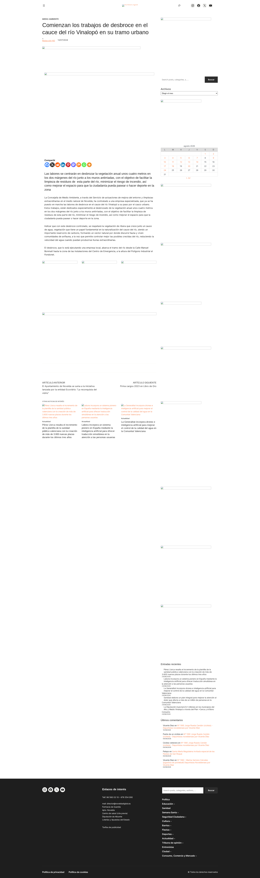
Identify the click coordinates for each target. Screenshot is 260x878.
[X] (52, 164)
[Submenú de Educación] (174, 803)
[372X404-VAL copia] (138, 263)
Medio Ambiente (50, 19)
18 (173, 166)
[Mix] (78, 164)
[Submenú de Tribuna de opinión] (182, 842)
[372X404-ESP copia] (186, 186)
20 (189, 166)
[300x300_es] (99, 263)
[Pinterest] (68, 164)
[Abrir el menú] (44, 5)
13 (189, 162)
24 (165, 170)
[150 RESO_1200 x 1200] (181, 101)
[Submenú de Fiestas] (170, 829)
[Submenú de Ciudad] (170, 851)
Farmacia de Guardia (111, 807)
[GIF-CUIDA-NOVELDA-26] (186, 606)
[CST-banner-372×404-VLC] (59, 263)
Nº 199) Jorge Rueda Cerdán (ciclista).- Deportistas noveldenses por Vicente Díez (187, 726)
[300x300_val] (181, 304)
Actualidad (46, 421)
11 (173, 162)
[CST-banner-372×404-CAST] (186, 19)
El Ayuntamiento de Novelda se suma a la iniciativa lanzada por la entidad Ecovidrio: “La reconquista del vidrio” (69, 389)
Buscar (211, 79)
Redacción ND (48, 40)
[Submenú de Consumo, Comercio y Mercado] (196, 855)
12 (181, 162)
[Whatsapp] (84, 164)
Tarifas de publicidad (111, 827)
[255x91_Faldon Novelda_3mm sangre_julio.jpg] (99, 314)
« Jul (188, 178)
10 (165, 162)
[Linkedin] (63, 164)
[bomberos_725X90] (91, 48)
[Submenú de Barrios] (170, 825)
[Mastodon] (73, 164)
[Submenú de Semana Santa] (178, 812)
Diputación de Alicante (112, 816)
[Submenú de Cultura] (171, 821)
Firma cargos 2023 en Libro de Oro (138, 386)
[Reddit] (57, 164)
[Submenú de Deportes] (173, 834)
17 (165, 166)
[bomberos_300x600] (181, 403)
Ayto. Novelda (108, 810)
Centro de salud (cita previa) (115, 813)
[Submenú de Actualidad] (174, 838)
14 (197, 162)
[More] (89, 164)
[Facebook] (47, 164)
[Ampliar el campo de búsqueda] (179, 5)
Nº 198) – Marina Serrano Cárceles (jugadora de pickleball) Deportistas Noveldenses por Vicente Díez (186, 762)
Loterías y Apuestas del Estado (116, 820)
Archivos (166, 89)
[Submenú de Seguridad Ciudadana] (185, 816)
